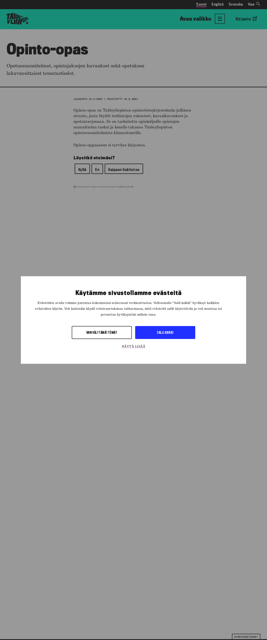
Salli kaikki (165, 332)
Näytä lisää (133, 346)
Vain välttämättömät (101, 332)
